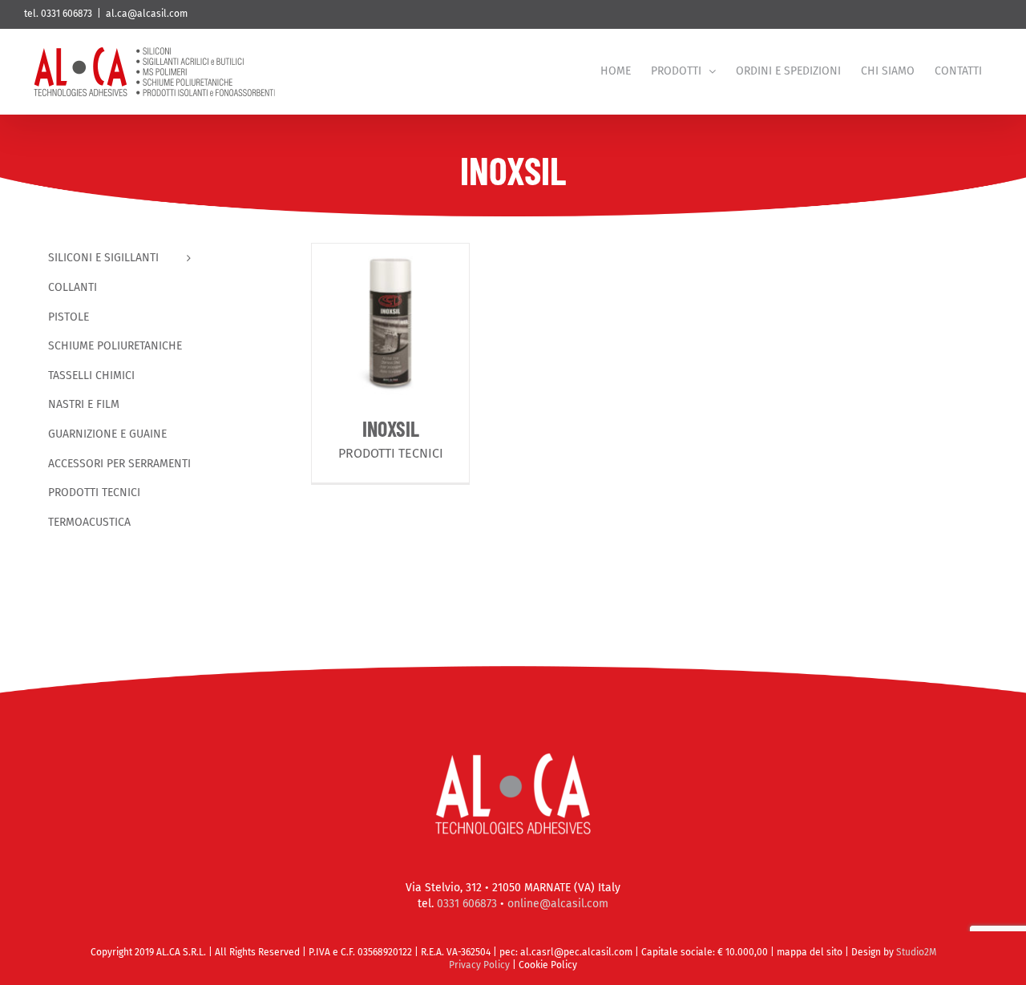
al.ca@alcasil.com (147, 13)
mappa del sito (811, 952)
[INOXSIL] (390, 322)
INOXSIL (390, 428)
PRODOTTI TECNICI (390, 453)
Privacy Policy (479, 965)
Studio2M (916, 952)
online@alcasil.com (557, 903)
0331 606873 (467, 903)
